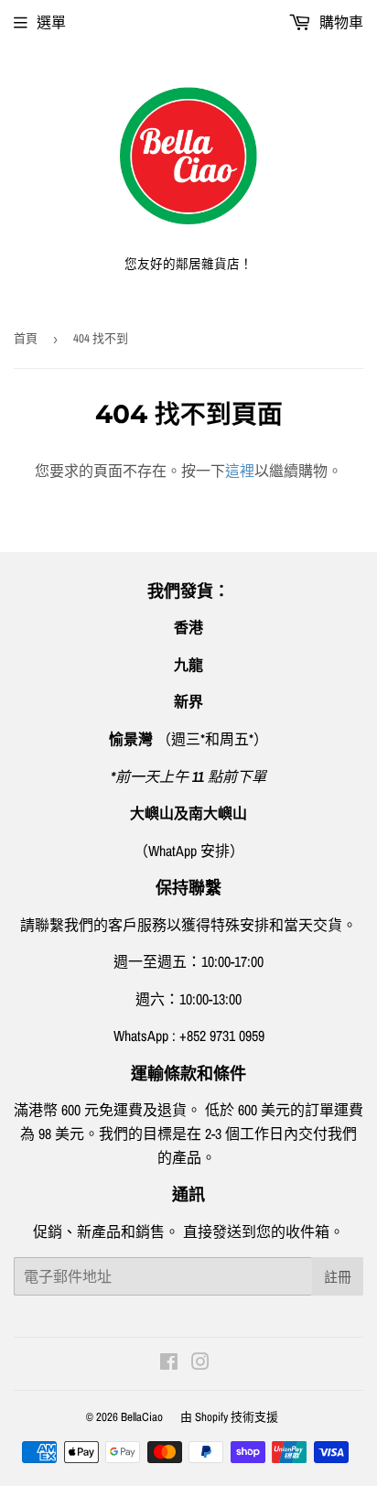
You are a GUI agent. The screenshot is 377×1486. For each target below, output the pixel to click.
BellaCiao (142, 1417)
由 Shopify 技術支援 (229, 1417)
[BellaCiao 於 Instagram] (200, 1363)
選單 (51, 22)
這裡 (239, 471)
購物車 (339, 22)
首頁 (26, 338)
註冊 (337, 1276)
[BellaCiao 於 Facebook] (168, 1363)
